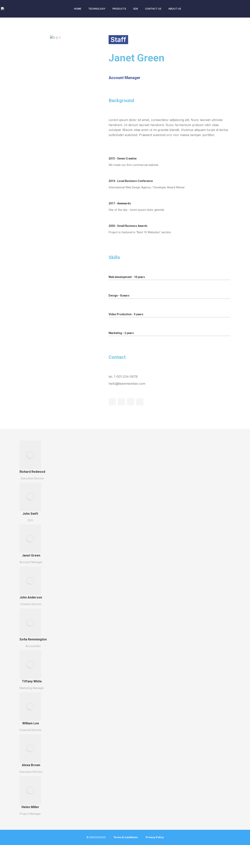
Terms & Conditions (125, 837)
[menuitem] (77, 9)
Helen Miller (30, 807)
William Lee (30, 723)
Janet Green (31, 555)
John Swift (30, 514)
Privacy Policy (155, 837)
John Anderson (31, 597)
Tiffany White (32, 681)
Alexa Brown (31, 765)
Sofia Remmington (33, 639)
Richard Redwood (32, 472)
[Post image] (30, 455)
